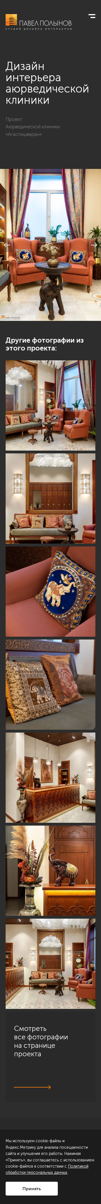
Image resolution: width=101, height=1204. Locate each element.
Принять (31, 1188)
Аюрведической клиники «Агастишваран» (33, 130)
